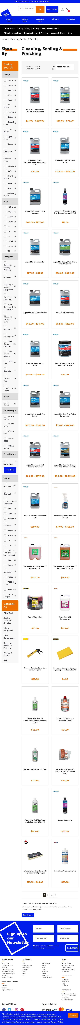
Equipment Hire (40, 20)
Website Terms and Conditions (68, 970)
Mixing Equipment (50, 29)
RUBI (23, 963)
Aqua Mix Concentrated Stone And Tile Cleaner (65, 111)
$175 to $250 (9, 432)
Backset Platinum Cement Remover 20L (35, 567)
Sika (23, 975)
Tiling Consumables (12, 33)
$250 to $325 (9, 440)
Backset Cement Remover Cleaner (65, 517)
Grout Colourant (65, 820)
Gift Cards (55, 19)
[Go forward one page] (55, 895)
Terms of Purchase (68, 965)
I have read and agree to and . (46, 947)
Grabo (44, 965)
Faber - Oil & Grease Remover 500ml (65, 720)
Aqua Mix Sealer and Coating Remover (35, 466)
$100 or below (9, 417)
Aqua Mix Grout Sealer (35, 262)
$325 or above (9, 447)
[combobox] (27, 8)
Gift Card (5, 985)
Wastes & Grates (58, 33)
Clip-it (44, 969)
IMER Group (25, 967)
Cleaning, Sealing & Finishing (36, 33)
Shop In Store (25, 20)
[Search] (40, 9)
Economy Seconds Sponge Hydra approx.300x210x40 (65, 669)
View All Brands (47, 977)
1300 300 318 (52, 9)
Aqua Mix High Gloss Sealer (35, 313)
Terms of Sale (66, 963)
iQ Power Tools (27, 965)
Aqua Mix (25, 969)
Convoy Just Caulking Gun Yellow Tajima (35, 669)
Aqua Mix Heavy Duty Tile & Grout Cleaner (65, 263)
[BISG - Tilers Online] (6, 14)
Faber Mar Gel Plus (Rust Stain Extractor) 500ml (35, 821)
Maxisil (44, 973)
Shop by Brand (9, 20)
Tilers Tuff (45, 971)
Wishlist (4, 988)
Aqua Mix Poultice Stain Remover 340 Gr (65, 364)
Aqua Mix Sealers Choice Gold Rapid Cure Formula (65, 466)
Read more (28, 915)
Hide (43, 967)
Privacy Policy (49, 948)
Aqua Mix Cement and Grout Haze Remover (35, 111)
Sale (70, 33)
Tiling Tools (9, 29)
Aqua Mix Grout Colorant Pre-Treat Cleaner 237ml (65, 212)
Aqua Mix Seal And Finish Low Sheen (65, 415)
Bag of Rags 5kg (35, 617)
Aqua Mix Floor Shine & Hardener (35, 212)
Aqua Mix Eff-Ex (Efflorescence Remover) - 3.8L (35, 162)
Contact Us (70, 19)
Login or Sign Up (7, 990)
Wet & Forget (46, 963)
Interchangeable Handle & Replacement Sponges (35, 872)
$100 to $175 (9, 425)
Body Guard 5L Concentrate (65, 618)
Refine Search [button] (8, 66)
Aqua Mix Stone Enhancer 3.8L (35, 517)
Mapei (24, 973)
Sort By (53, 68)
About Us (65, 985)
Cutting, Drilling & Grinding (28, 29)
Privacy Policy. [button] (57, 1022)
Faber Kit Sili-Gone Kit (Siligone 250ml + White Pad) (65, 771)
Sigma (24, 971)
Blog (63, 984)
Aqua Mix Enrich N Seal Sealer (65, 161)
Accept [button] (73, 1015)
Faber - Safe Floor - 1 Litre (35, 769)
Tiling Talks (65, 981)
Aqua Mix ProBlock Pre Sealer (35, 415)
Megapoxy (45, 975)
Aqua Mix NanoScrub (65, 313)
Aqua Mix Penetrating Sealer (35, 364)
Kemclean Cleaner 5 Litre (65, 871)
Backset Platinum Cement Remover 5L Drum (65, 567)
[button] (62, 9)
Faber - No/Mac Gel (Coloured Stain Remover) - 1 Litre (35, 721)
